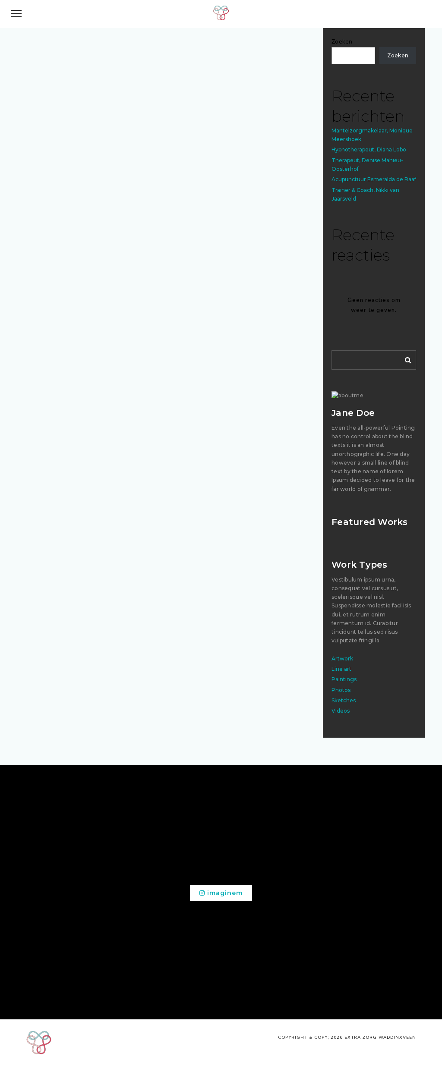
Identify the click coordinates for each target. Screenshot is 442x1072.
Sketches (344, 700)
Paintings (344, 679)
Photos (341, 690)
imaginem (224, 893)
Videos (341, 710)
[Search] (405, 358)
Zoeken (342, 42)
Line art (341, 669)
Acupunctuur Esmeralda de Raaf (374, 179)
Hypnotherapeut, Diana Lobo (369, 149)
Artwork (342, 658)
